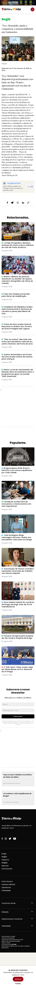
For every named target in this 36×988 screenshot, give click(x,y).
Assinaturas (6, 887)
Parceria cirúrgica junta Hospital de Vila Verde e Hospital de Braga (18, 617)
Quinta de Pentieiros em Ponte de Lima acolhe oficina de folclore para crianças (18, 355)
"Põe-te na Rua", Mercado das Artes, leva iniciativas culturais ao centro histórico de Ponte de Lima (16, 341)
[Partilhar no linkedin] (23, 203)
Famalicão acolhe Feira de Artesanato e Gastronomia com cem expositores (18, 483)
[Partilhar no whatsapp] (18, 203)
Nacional (5, 866)
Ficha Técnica (7, 881)
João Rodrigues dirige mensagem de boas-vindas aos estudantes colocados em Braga (17, 518)
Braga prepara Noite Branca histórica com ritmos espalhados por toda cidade (17, 450)
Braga (4, 854)
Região (4, 857)
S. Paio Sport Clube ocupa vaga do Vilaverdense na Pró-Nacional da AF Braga (16, 650)
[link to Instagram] (6, 838)
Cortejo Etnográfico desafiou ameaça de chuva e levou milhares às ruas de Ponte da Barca (17, 225)
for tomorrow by (9, 944)
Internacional (7, 869)
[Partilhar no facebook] (7, 203)
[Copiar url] (28, 203)
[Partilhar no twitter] (12, 203)
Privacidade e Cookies (8, 936)
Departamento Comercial (12, 919)
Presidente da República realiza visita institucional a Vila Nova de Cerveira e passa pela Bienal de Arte (17, 309)
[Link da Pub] (18, 2)
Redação (5, 912)
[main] (18, 411)
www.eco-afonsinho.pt (14, 167)
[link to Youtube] (14, 838)
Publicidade (6, 890)
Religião (5, 863)
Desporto (5, 860)
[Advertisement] (18, 407)
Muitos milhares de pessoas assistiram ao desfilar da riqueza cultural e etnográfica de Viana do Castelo (17, 259)
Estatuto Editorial (8, 884)
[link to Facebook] (2, 838)
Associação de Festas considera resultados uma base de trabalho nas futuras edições (17, 551)
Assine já (18, 979)
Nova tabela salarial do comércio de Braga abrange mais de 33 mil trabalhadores (16, 585)
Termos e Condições (8, 938)
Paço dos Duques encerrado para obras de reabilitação (18, 295)
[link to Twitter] (10, 838)
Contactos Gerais (9, 903)
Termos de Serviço (25, 723)
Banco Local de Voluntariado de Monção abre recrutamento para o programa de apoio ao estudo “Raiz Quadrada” (16, 373)
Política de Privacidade (10, 723)
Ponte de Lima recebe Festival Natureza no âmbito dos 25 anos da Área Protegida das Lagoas (18, 326)
